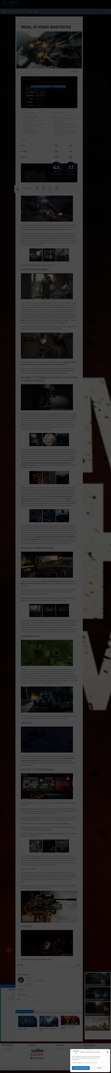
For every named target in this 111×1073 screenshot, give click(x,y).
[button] (107, 1052)
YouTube (86, 1062)
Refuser (99, 1068)
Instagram (95, 1062)
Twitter (90, 1062)
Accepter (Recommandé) (80, 1068)
